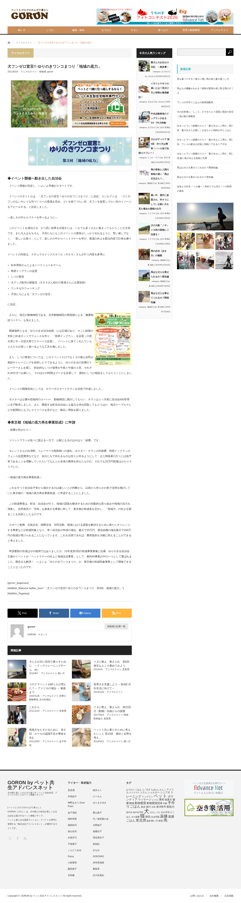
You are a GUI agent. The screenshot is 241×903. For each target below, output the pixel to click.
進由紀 (150, 183)
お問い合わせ (197, 896)
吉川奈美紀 (45, 699)
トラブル (151, 213)
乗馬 (161, 799)
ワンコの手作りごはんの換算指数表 (195, 102)
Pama (71, 856)
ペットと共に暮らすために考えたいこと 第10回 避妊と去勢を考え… (113, 733)
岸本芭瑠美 (98, 862)
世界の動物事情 (191, 30)
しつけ (50, 30)
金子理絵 (72, 812)
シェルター (153, 792)
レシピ (155, 799)
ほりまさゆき (99, 802)
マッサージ (144, 799)
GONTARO (98, 856)
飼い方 (21, 30)
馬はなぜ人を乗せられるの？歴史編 (195, 177)
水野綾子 (97, 825)
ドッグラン (147, 796)
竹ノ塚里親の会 (101, 819)
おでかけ (106, 30)
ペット (160, 795)
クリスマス (134, 792)
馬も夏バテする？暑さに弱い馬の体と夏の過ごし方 (203, 79)
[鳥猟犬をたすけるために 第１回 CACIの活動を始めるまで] (205, 260)
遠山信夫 (72, 831)
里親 (148, 821)
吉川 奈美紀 (165, 127)
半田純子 (72, 796)
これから (34, 707)
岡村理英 (72, 819)
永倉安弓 (72, 837)
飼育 (161, 820)
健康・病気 (78, 30)
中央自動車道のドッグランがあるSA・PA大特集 (160, 118)
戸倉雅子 (72, 844)
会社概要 (214, 896)
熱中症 (129, 812)
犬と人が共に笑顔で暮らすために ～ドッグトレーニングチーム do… (47, 665)
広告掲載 (228, 896)
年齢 (165, 803)
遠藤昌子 (97, 831)
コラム (143, 792)
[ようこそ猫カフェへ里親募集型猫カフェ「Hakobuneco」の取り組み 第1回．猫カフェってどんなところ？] (205, 241)
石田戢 (71, 875)
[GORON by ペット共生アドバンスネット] (30, 14)
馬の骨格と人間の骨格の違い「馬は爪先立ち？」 (160, 174)
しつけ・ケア (153, 158)
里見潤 (125, 669)
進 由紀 (161, 183)
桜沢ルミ (97, 790)
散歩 (143, 807)
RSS (25, 838)
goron (50, 71)
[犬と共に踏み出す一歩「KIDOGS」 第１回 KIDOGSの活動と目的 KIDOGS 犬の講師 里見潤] (186, 241)
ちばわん (155, 790)
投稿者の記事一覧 (116, 626)
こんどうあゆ (74, 850)
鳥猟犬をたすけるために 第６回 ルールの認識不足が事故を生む (47, 733)
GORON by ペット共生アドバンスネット (31, 785)
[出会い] (224, 260)
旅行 (148, 806)
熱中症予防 (138, 812)
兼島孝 (96, 869)
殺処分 (171, 806)
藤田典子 (72, 869)
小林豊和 (72, 862)
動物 (131, 803)
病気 (148, 816)
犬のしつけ (155, 812)
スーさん (97, 796)
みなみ (151, 76)
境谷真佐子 (98, 837)
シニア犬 (165, 792)
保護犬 (168, 799)
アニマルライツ (219, 30)
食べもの (163, 30)
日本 (154, 807)
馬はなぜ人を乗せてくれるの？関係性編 (160, 298)
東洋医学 (161, 807)
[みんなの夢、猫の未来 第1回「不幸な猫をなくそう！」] (186, 260)
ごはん (138, 789)
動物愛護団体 (154, 803)
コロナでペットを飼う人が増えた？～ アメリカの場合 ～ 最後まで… (47, 688)
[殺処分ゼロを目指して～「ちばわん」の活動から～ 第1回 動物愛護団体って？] (224, 241)
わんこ (163, 790)
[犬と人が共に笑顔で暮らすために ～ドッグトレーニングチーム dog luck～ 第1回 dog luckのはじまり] (205, 216)
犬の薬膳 (135, 817)
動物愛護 (140, 803)
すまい (134, 30)
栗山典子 (97, 812)
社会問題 (155, 817)
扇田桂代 (72, 825)
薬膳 (164, 816)
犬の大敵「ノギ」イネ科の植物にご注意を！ (160, 230)
